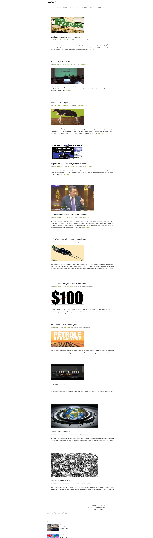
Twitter (52, 513)
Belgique (65, 7)
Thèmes (92, 7)
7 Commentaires (84, 64)
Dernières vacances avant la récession (65, 37)
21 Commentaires (87, 166)
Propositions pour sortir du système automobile (69, 164)
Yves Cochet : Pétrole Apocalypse (64, 325)
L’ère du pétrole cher (58, 384)
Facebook (48, 513)
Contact (66, 513)
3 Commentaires (85, 217)
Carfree (59, 7)
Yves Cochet (67, 39)
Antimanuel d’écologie (59, 103)
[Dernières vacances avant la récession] (82, 25)
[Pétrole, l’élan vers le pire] (82, 416)
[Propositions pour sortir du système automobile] (82, 152)
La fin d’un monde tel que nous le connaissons (68, 239)
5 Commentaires (82, 105)
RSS (62, 513)
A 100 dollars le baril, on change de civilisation (68, 284)
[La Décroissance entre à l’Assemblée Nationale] (82, 198)
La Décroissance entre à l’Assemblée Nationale (69, 215)
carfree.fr (52, 2)
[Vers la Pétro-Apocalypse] (82, 465)
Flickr (59, 513)
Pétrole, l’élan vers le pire (60, 431)
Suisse (77, 7)
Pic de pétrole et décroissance (62, 62)
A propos (99, 7)
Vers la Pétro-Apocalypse (60, 480)
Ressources (85, 7)
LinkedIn (55, 513)
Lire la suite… (91, 49)
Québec (72, 7)
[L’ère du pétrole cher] (82, 372)
